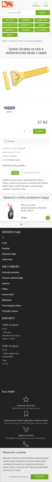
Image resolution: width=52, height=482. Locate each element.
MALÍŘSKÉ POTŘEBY (15, 41)
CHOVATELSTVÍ (10, 25)
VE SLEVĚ (10, 20)
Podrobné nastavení (18, 477)
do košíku (39, 131)
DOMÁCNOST (10, 30)
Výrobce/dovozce (31, 173)
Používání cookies (10, 311)
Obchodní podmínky (10, 272)
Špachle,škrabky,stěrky (33, 41)
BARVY (10, 35)
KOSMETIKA (42, 20)
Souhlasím (39, 477)
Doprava (5, 283)
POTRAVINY (42, 30)
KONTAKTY (8, 318)
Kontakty (6, 248)
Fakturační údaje (9, 254)
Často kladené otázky (11, 305)
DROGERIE (26, 20)
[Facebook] (3, 237)
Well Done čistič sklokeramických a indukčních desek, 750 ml (34, 208)
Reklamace (7, 300)
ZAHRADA (26, 30)
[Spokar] (9, 109)
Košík (45, 6)
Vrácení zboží (8, 294)
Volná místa (7, 259)
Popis (15, 173)
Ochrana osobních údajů (12, 278)
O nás (4, 243)
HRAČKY (42, 25)
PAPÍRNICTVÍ (25, 25)
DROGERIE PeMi (11, 232)
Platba (5, 289)
